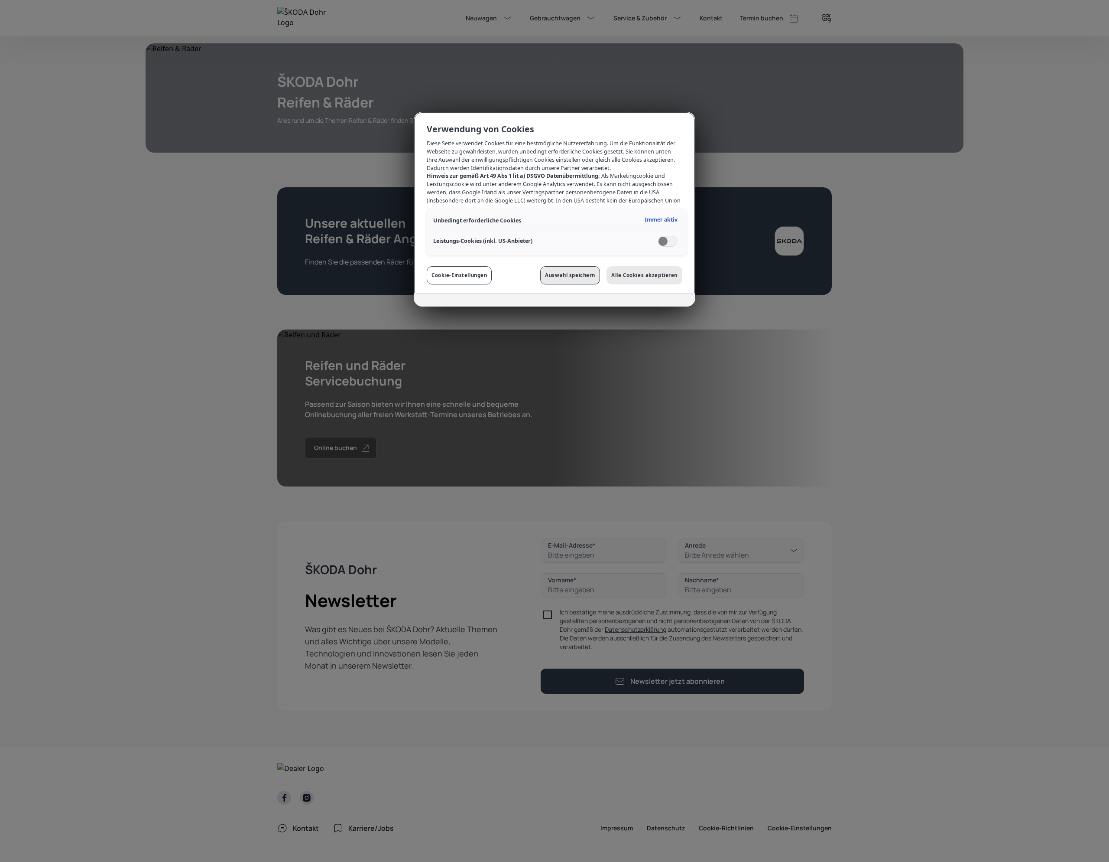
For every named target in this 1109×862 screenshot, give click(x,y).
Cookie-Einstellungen (459, 275)
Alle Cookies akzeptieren (644, 275)
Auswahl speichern (570, 275)
